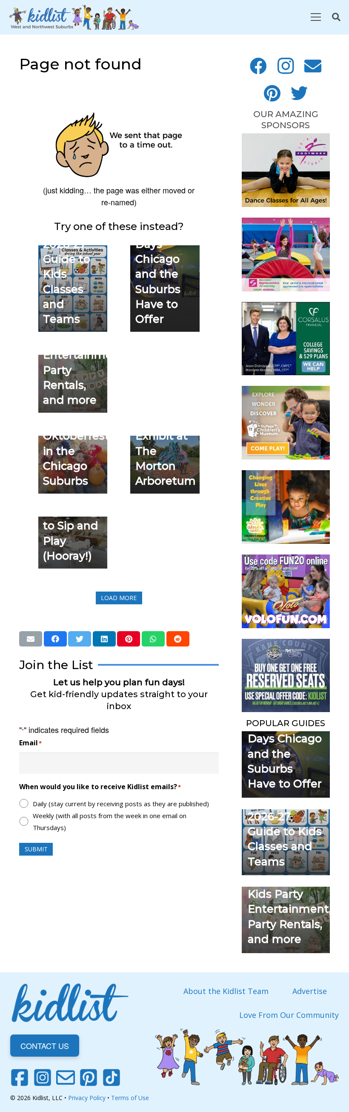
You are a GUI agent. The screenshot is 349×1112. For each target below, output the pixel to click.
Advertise (309, 991)
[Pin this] (128, 639)
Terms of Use (130, 1098)
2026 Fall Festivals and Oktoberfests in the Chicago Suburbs (79, 436)
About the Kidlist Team (226, 991)
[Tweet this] (79, 639)
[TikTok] (111, 1077)
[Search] (336, 17)
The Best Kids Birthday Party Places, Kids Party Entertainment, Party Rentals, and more (289, 893)
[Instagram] (285, 66)
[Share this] (55, 639)
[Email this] (30, 639)
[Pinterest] (272, 93)
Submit (36, 849)
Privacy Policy (87, 1098)
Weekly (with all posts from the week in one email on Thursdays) (109, 821)
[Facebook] (258, 66)
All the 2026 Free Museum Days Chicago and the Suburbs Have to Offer (162, 259)
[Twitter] (299, 93)
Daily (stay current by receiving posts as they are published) (121, 803)
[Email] (313, 66)
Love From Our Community (289, 1015)
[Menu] (315, 17)
